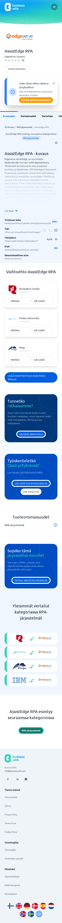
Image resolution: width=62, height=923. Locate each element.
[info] (23, 60)
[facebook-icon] (8, 779)
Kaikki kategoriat (12, 885)
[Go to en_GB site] (19, 906)
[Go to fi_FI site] (11, 906)
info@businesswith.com (15, 770)
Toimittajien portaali (14, 858)
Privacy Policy (11, 814)
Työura (8, 805)
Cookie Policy (11, 832)
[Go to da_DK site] (35, 906)
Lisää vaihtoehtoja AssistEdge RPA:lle (27, 377)
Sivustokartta (11, 893)
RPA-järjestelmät (24, 127)
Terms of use (10, 823)
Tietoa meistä (11, 797)
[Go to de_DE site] (27, 906)
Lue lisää (9, 210)
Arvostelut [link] (9, 116)
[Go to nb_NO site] (23, 914)
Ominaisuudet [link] (28, 116)
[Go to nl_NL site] (51, 906)
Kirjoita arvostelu (17, 69)
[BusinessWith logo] (15, 7)
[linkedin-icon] (17, 779)
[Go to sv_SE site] (31, 914)
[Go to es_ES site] (43, 906)
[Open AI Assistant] (26, 779)
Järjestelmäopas (12, 876)
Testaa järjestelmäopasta (31, 580)
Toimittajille (10, 849)
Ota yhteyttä (31, 491)
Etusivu (10, 127)
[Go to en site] (39, 914)
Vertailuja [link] (47, 116)
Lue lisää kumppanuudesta (31, 483)
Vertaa (15, 300)
